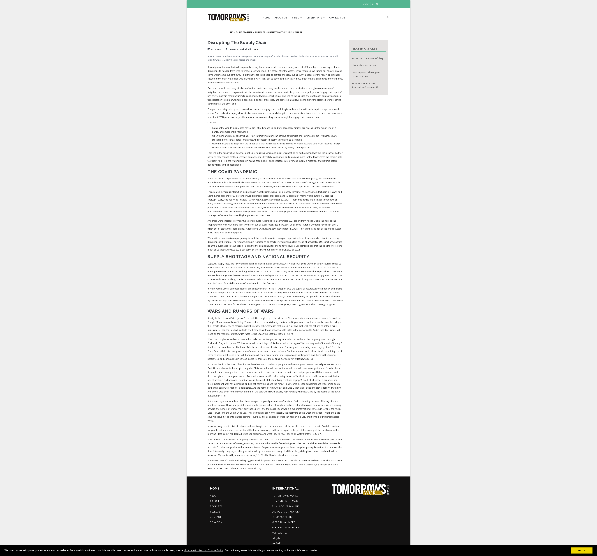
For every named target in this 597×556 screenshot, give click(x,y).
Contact (215, 517)
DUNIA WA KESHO (282, 517)
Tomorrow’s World (285, 496)
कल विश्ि (277, 543)
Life (256, 49)
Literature (315, 17)
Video (296, 17)
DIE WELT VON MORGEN (286, 511)
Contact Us (337, 17)
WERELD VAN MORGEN (285, 527)
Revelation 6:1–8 (216, 395)
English (366, 4)
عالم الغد (276, 538)
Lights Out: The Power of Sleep (368, 58)
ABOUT (214, 496)
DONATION (216, 522)
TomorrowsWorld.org (250, 468)
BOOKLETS (216, 506)
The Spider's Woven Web (364, 65)
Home (266, 17)
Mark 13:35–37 (313, 433)
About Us (281, 17)
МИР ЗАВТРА (279, 533)
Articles (260, 32)
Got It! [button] (581, 550)
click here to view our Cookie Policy (203, 550)
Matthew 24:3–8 (304, 358)
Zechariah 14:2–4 (283, 333)
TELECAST (216, 511)
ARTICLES (215, 501)
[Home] (229, 16)
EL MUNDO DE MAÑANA (285, 506)
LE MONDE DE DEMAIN (285, 501)
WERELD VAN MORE (283, 522)
